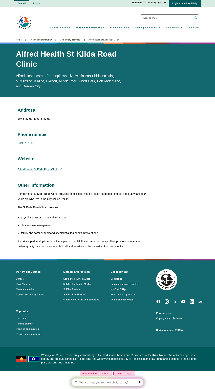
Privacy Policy (163, 313)
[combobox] (169, 17)
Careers (20, 278)
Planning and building (146, 27)
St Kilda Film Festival (74, 294)
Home (19, 40)
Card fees (21, 318)
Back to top (198, 381)
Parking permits (24, 323)
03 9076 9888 (26, 143)
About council (172, 27)
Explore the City (118, 27)
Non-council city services (124, 294)
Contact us (193, 27)
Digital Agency (164, 330)
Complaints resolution (122, 299)
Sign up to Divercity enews (30, 294)
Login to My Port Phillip (184, 3)
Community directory (70, 40)
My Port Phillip (118, 289)
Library (36, 3)
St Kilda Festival (71, 289)
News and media (25, 289)
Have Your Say (24, 284)
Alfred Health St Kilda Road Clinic (38, 169)
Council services (59, 27)
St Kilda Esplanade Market (77, 284)
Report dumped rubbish (28, 334)
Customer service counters (125, 284)
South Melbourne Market (76, 278)
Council (22, 3)
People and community (89, 27)
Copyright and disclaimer (169, 318)
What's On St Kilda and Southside (81, 299)
